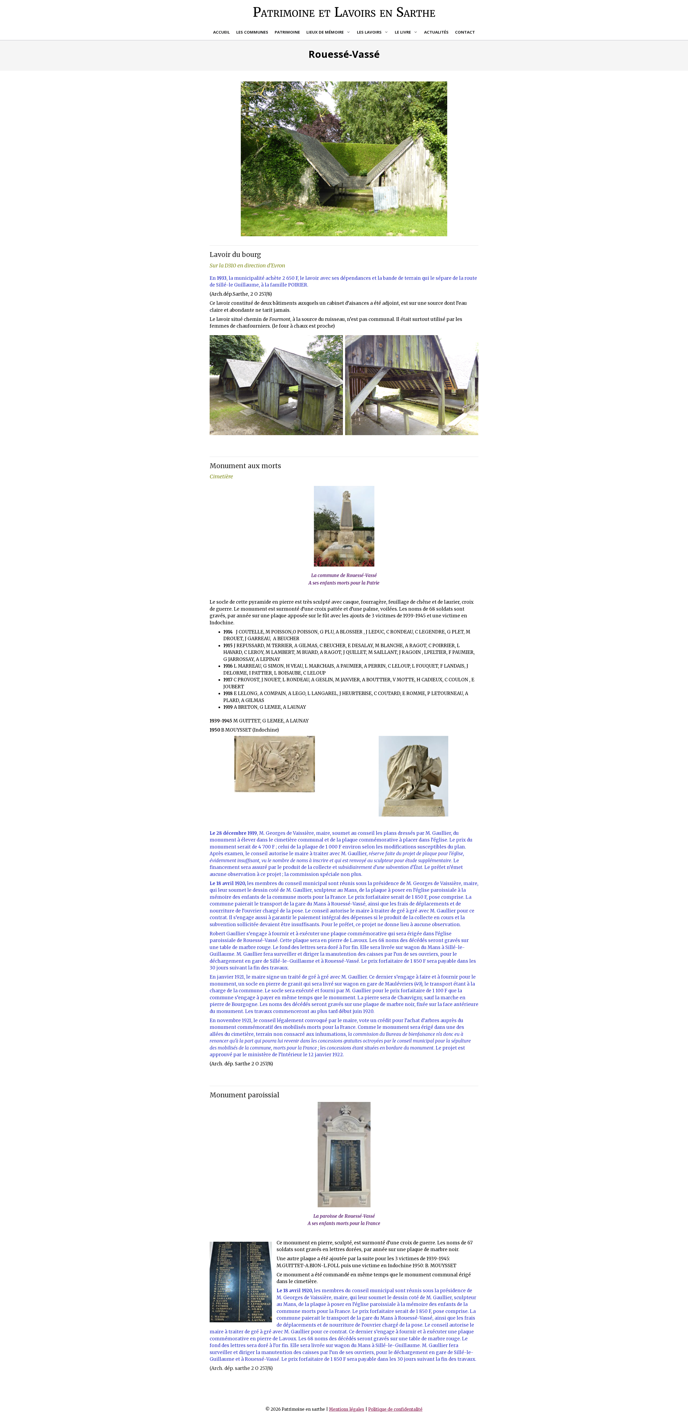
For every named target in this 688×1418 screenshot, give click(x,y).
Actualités (436, 32)
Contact (465, 32)
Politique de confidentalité (395, 1409)
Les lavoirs (369, 32)
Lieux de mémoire (325, 32)
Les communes (252, 32)
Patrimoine (287, 32)
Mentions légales (346, 1409)
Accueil (221, 32)
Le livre (403, 32)
